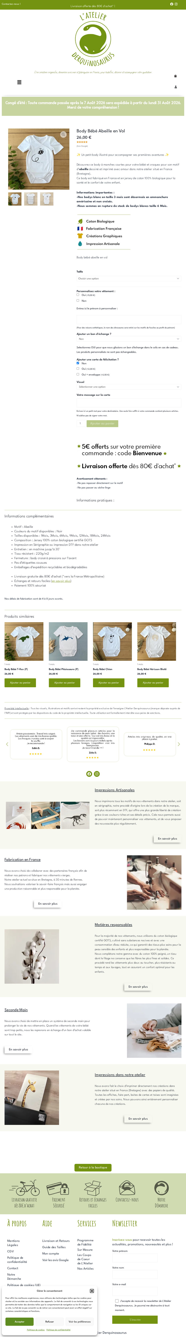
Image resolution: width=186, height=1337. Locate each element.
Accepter (19, 1322)
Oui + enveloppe (96, 374)
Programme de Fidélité (85, 1242)
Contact (12, 1268)
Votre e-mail (119, 1284)
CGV (10, 1251)
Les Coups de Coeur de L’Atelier (85, 1259)
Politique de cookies (36, 1330)
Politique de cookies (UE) (24, 1285)
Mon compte (50, 1253)
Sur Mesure (85, 1249)
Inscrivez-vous (122, 1239)
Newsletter (124, 1223)
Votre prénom (120, 1251)
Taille (80, 271)
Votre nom (118, 1267)
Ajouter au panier (102, 423)
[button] (92, 1291)
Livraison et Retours (56, 1241)
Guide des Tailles (54, 1247)
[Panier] (175, 76)
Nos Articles (85, 1268)
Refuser (49, 1322)
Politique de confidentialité (58, 1330)
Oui (88, 295)
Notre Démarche (14, 1276)
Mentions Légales (13, 1243)
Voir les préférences (80, 1322)
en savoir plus (61, 581)
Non (84, 301)
